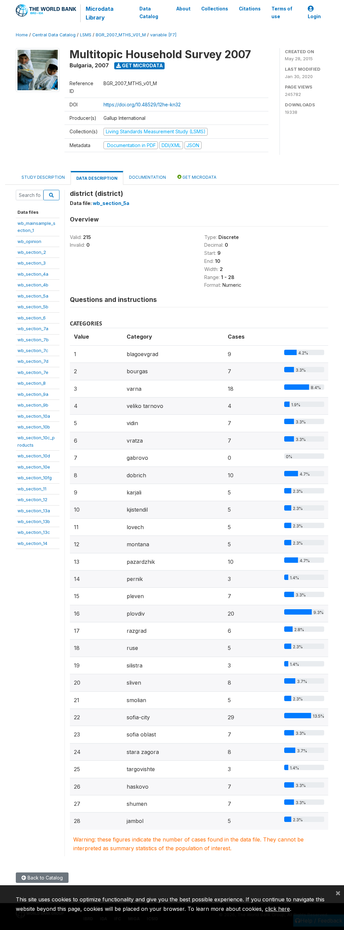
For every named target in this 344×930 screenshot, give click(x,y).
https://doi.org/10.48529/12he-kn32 (142, 104)
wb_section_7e (32, 372)
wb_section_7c (32, 350)
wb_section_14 (32, 543)
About (183, 8)
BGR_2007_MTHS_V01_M (121, 34)
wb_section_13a (33, 510)
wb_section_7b (33, 339)
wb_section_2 (31, 252)
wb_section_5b (32, 306)
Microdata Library (100, 13)
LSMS (85, 34)
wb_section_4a (32, 274)
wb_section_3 (31, 263)
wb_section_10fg (34, 477)
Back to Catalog (44, 878)
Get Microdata (142, 65)
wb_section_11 (31, 488)
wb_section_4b (32, 284)
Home (22, 34)
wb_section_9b (32, 405)
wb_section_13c (33, 532)
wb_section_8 (31, 383)
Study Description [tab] (43, 177)
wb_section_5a (32, 296)
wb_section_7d (32, 361)
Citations (250, 8)
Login (314, 16)
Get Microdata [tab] (198, 177)
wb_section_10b (33, 426)
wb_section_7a (32, 328)
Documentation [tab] (147, 177)
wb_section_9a (32, 394)
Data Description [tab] (97, 178)
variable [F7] (163, 34)
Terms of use (281, 12)
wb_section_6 (31, 317)
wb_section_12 (32, 499)
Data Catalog (148, 12)
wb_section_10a (33, 416)
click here (277, 908)
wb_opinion (29, 241)
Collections (214, 8)
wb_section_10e (33, 467)
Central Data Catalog (54, 34)
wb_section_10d (33, 455)
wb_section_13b (33, 521)
